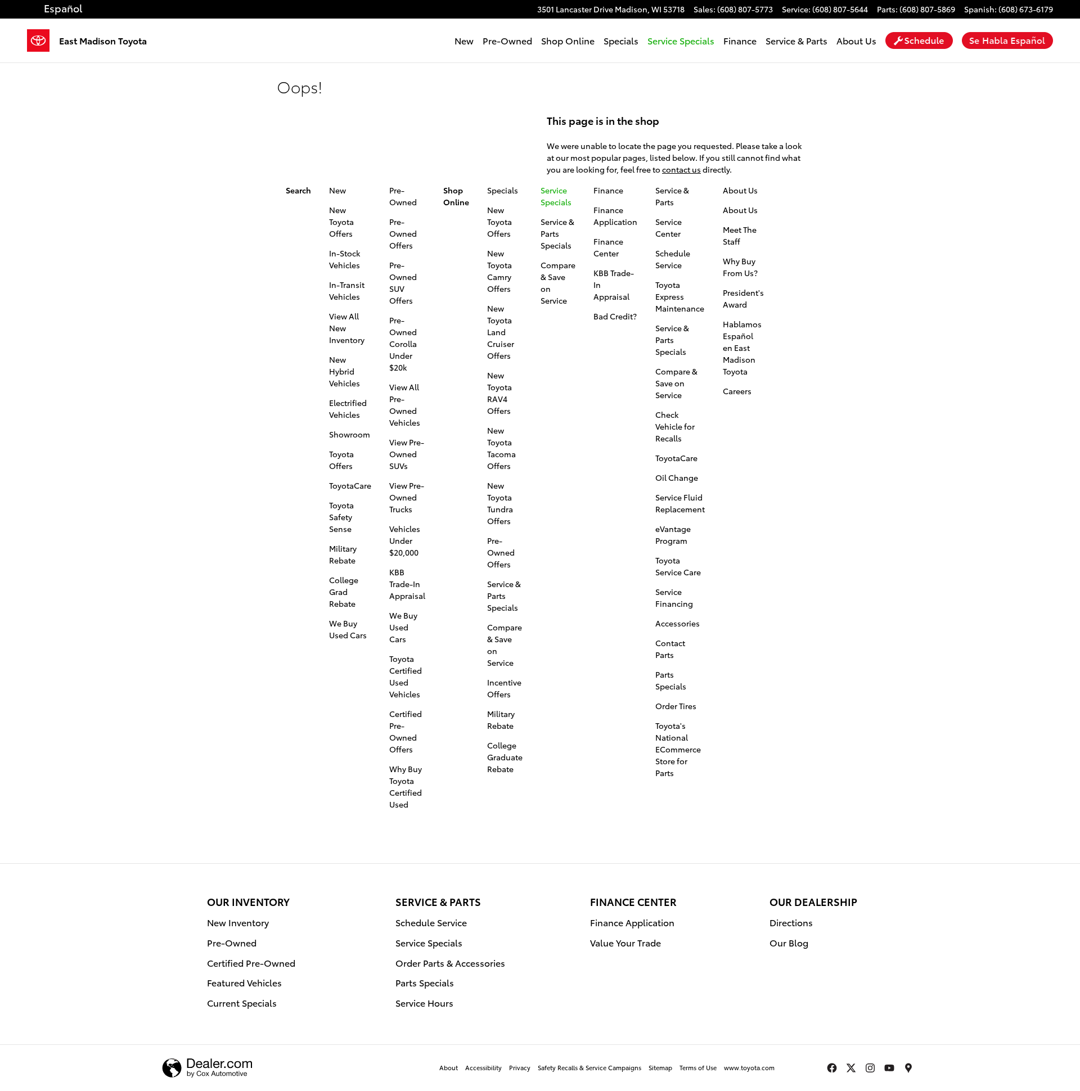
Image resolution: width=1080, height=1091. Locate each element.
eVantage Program (673, 534)
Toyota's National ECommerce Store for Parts (678, 749)
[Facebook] (832, 1068)
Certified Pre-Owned (251, 962)
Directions (791, 922)
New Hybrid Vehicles (344, 371)
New (464, 40)
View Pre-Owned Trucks (406, 497)
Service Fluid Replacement (680, 503)
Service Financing (674, 597)
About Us (856, 40)
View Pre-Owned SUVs (406, 453)
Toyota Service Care (678, 566)
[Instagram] (870, 1068)
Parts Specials (670, 680)
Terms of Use (698, 1067)
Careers (737, 390)
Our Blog (789, 942)
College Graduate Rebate (505, 757)
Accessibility (483, 1067)
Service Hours (424, 1002)
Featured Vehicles (244, 982)
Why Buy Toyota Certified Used (405, 786)
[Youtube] (889, 1068)
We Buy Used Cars (348, 629)
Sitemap (660, 1067)
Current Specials (242, 1002)
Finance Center (608, 247)
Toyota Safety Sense (341, 516)
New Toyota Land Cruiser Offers (500, 332)
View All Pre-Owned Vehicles (404, 404)
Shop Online (568, 40)
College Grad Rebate (343, 591)
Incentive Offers (504, 688)
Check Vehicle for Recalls (675, 426)
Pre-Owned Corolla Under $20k (403, 343)
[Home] (43, 40)
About (448, 1067)
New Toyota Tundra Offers (500, 503)
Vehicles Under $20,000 (404, 540)
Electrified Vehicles (348, 408)
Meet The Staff (740, 235)
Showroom (349, 434)
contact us (681, 169)
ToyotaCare (350, 485)
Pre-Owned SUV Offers (403, 282)
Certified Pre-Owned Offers (405, 731)
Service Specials (428, 942)
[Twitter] (851, 1068)
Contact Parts (670, 648)
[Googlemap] (908, 1068)
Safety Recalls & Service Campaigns (589, 1067)
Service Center (668, 227)
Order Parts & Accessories (450, 962)
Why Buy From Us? (740, 266)
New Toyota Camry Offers (499, 270)
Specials (621, 40)
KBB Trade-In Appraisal (407, 583)
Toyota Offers (341, 459)
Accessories (677, 623)
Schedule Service (672, 259)
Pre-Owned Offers (403, 233)
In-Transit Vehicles (346, 290)
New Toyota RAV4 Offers (499, 392)
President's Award (743, 298)
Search (298, 190)
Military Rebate (343, 554)
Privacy (519, 1067)
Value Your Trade (625, 942)
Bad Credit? (615, 316)
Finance (740, 40)
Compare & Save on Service (676, 383)
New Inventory (238, 922)
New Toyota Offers (341, 221)
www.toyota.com (749, 1067)
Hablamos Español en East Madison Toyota (742, 347)
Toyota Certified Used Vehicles (405, 676)
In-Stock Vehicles (344, 259)
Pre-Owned (507, 40)
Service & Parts (796, 40)
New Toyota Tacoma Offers (501, 448)
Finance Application (615, 215)
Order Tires (675, 705)
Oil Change (676, 477)
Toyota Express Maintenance (679, 296)
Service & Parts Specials (504, 595)
